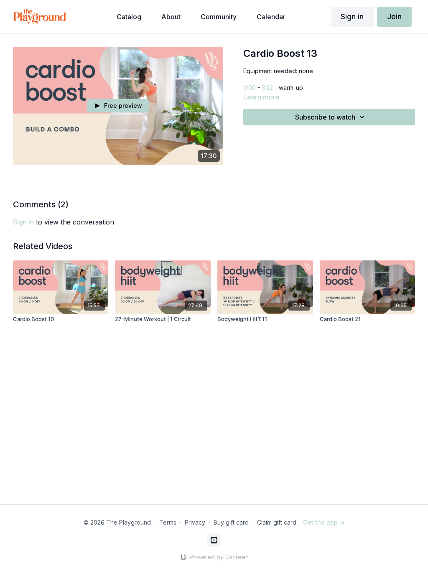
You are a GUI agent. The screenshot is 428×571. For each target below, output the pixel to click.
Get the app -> (324, 522)
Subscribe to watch (325, 117)
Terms (167, 522)
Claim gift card (276, 522)
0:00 (249, 87)
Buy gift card (231, 522)
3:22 (267, 87)
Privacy (195, 522)
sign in (23, 222)
